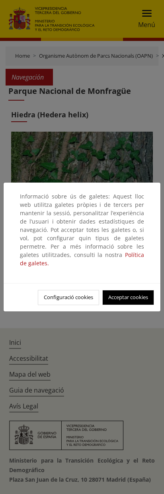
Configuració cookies (68, 297)
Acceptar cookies (128, 297)
